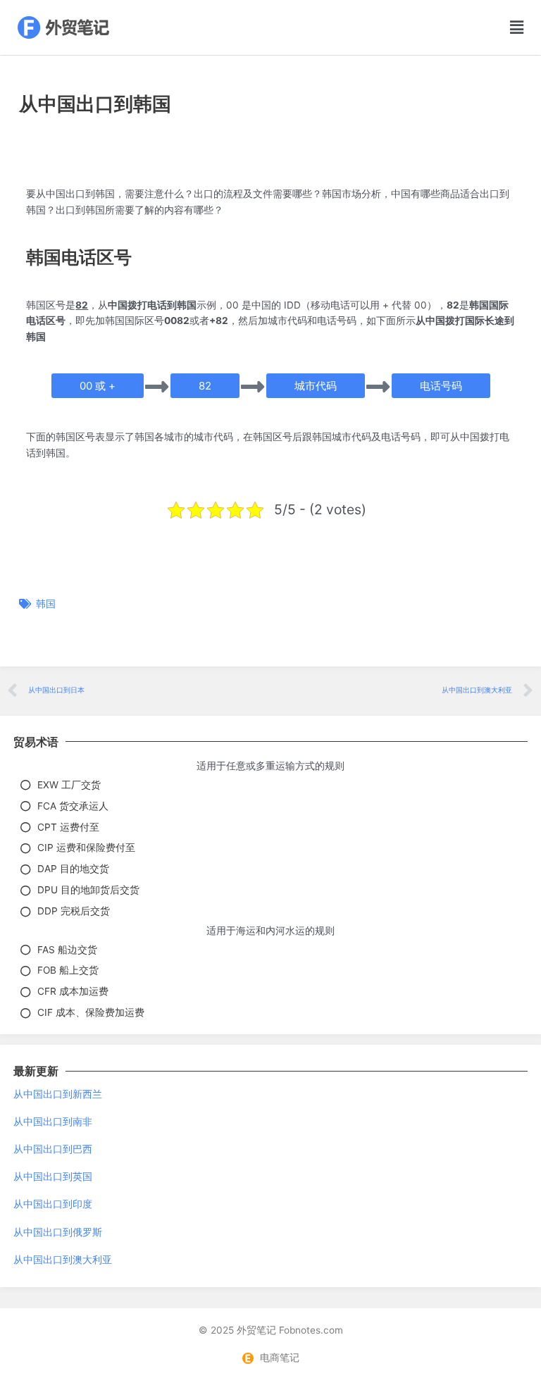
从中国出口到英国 (52, 1176)
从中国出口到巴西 (52, 1149)
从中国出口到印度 (52, 1204)
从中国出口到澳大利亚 (62, 1259)
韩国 (46, 603)
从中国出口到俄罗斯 (57, 1232)
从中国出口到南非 (52, 1121)
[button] (495, 28)
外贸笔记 (256, 1330)
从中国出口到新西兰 (57, 1094)
